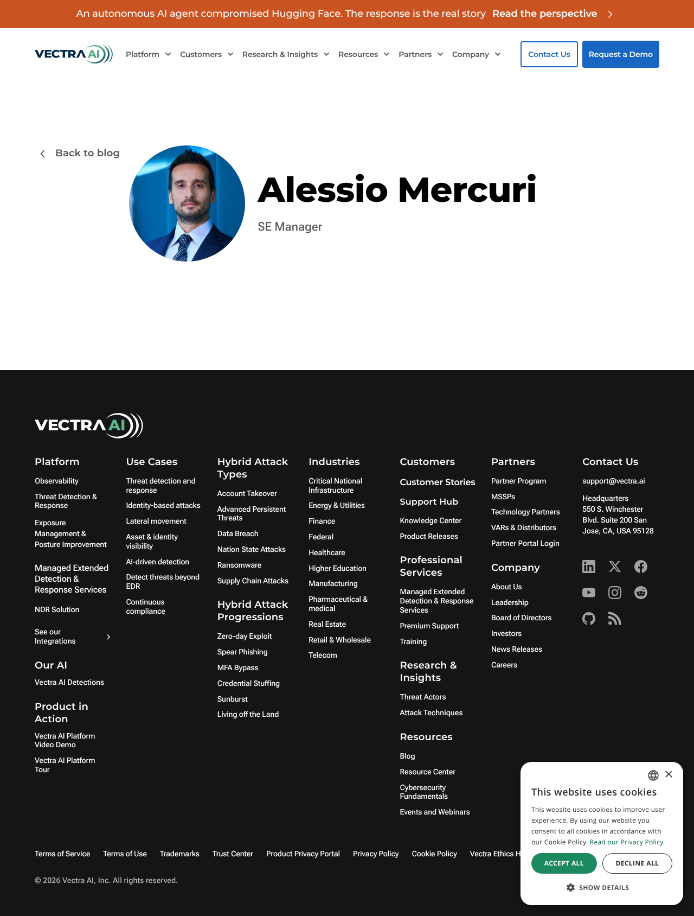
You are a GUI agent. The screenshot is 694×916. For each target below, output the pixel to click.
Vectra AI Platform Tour (65, 765)
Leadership (510, 603)
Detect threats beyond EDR (163, 582)
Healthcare (327, 553)
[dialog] (601, 833)
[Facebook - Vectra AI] (640, 566)
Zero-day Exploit (244, 636)
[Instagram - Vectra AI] (614, 592)
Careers (504, 665)
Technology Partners (525, 512)
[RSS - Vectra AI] (614, 618)
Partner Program (519, 481)
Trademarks (180, 854)
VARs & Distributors (523, 528)
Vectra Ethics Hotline (504, 854)
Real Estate (327, 624)
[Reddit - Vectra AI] (640, 592)
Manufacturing (333, 584)
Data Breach (238, 534)
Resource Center (427, 772)
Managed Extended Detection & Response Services (71, 579)
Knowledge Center (431, 521)
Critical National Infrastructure (335, 486)
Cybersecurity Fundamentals (424, 793)
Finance (322, 521)
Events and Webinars (435, 812)
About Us (506, 587)
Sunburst (232, 699)
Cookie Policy (434, 854)
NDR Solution (57, 610)
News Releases (516, 649)
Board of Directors (521, 618)
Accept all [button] (564, 863)
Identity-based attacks (163, 505)
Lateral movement (156, 521)
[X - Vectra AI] (614, 566)
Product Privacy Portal (303, 854)
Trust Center (233, 854)
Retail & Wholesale (340, 640)
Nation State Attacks (251, 549)
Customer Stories (437, 483)
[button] (601, 887)
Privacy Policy (376, 854)
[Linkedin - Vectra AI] (588, 566)
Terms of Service (62, 854)
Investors (506, 633)
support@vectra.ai (613, 481)
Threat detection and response (160, 486)
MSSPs (503, 497)
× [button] (668, 775)
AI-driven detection (157, 562)
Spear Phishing (242, 652)
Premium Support (429, 626)
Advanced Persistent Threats (251, 514)
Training (413, 642)
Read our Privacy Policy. (627, 842)
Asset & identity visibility (151, 542)
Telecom (323, 655)
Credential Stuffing (248, 683)
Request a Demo (621, 54)
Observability (56, 481)
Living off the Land (248, 714)
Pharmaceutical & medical (338, 604)
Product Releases (429, 536)
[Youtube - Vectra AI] (588, 592)
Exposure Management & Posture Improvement (71, 534)
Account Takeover (247, 493)
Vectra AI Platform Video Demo (65, 741)
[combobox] (653, 775)
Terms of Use (125, 854)
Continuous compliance (145, 607)
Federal (321, 537)
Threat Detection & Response (66, 502)
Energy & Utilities (337, 505)
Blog (407, 756)
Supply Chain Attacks (252, 581)
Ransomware (239, 565)
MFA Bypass (238, 668)
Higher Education (338, 568)
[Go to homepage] (74, 54)
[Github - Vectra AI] (588, 618)
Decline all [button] (637, 863)
